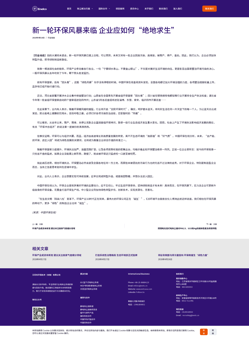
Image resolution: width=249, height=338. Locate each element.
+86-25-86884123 (141, 282)
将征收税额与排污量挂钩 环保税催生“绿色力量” (183, 255)
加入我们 (177, 8)
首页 (69, 8)
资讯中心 (134, 8)
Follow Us (140, 292)
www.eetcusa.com (144, 289)
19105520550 (187, 312)
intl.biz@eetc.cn (140, 285)
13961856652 (139, 304)
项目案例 (120, 8)
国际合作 (103, 8)
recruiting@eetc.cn (190, 315)
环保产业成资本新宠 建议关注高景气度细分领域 (56, 255)
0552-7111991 (188, 300)
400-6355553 (187, 287)
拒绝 (213, 332)
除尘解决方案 (83, 8)
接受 (204, 332)
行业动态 (51, 37)
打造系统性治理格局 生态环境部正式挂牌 (116, 255)
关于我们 (149, 8)
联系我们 (163, 8)
